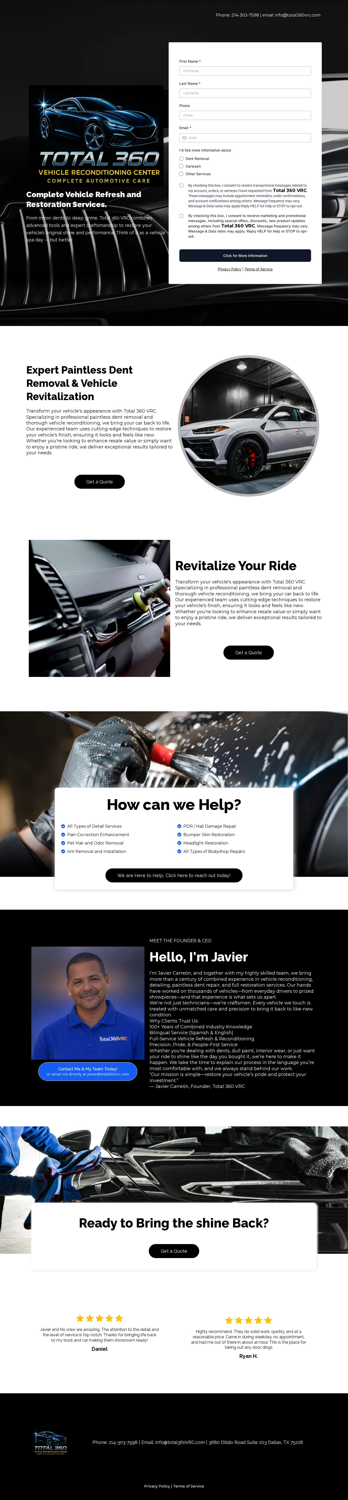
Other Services (198, 174)
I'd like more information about (205, 150)
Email (185, 128)
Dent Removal (197, 158)
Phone (184, 105)
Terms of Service (259, 269)
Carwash (193, 166)
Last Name (189, 83)
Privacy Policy (229, 269)
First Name (190, 61)
